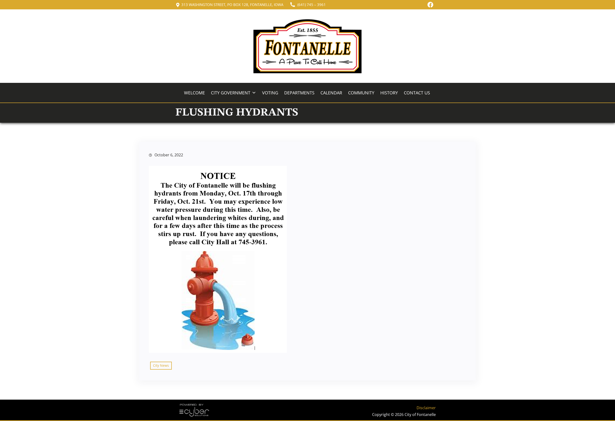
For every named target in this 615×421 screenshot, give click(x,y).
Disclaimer (426, 407)
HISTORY (389, 93)
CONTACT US (417, 93)
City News (161, 365)
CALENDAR (331, 93)
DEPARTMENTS (299, 93)
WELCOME (194, 93)
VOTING (270, 93)
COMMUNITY (361, 93)
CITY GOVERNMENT (230, 93)
